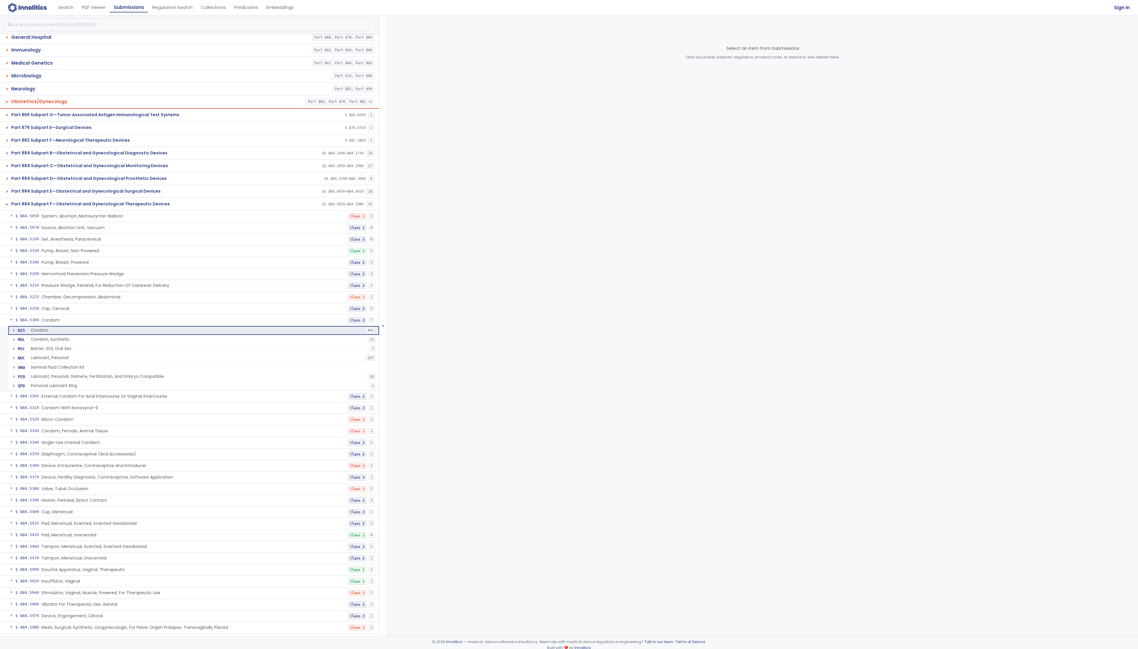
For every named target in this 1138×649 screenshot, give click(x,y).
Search (65, 7)
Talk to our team (659, 641)
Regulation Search (172, 7)
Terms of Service (690, 641)
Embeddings (280, 7)
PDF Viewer (94, 7)
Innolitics (454, 641)
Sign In (1122, 7)
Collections (213, 7)
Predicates (246, 7)
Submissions (129, 7)
